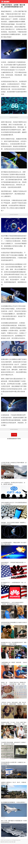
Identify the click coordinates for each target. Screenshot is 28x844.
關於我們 (2, 841)
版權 (14, 841)
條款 (10, 841)
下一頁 (14, 434)
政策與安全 (7, 841)
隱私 (12, 841)
